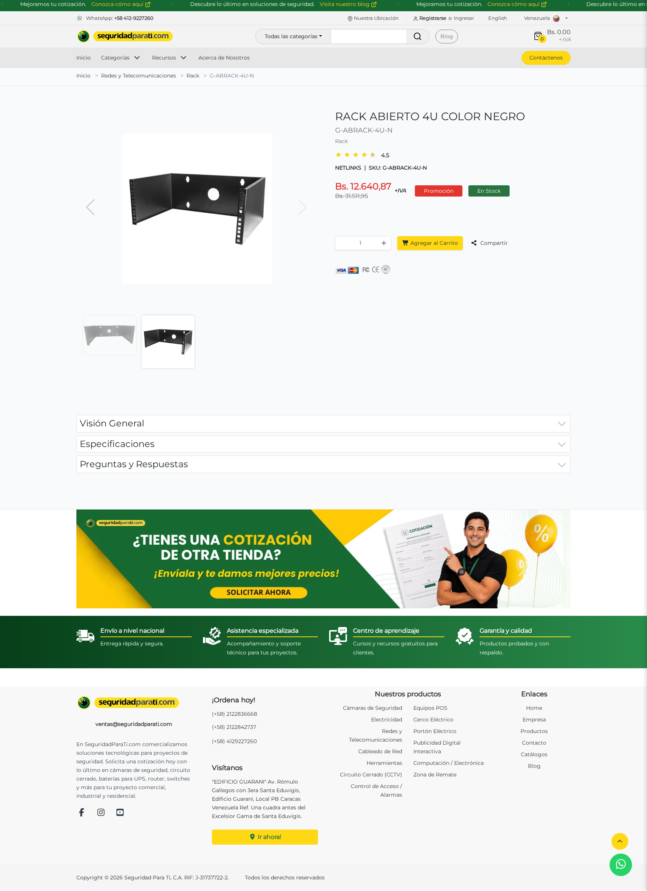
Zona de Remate (434, 774)
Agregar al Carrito (433, 243)
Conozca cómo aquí (514, 4)
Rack (192, 75)
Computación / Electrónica (448, 763)
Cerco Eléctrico (433, 719)
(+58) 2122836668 (234, 714)
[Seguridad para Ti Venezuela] (134, 702)
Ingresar (464, 18)
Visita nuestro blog (345, 4)
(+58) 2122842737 (234, 727)
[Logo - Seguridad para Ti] (125, 36)
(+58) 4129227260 (234, 741)
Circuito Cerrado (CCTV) (371, 774)
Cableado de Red (380, 751)
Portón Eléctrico (434, 731)
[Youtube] (120, 812)
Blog (446, 36)
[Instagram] (101, 812)
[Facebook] (81, 812)
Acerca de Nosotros (224, 57)
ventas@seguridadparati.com (133, 724)
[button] (619, 841)
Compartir (493, 243)
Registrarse (432, 18)
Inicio (83, 57)
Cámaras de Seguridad (372, 708)
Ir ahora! (268, 836)
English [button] (497, 18)
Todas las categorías (291, 36)
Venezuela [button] (537, 18)
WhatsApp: (119, 18)
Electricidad (386, 719)
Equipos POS (430, 708)
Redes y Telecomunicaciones (138, 75)
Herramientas (384, 763)
